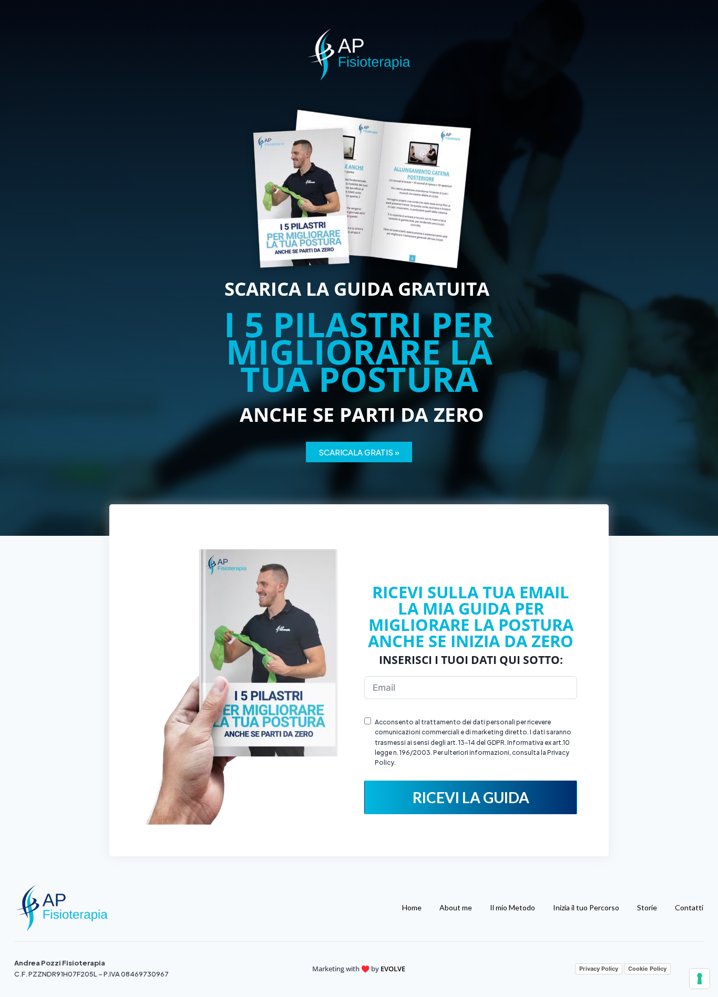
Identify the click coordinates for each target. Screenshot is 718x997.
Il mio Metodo (512, 907)
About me (455, 907)
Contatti (689, 907)
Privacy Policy (598, 968)
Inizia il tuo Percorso (586, 907)
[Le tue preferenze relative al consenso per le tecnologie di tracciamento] (700, 979)
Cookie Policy (647, 968)
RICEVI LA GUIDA (471, 797)
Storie (647, 907)
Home (412, 907)
